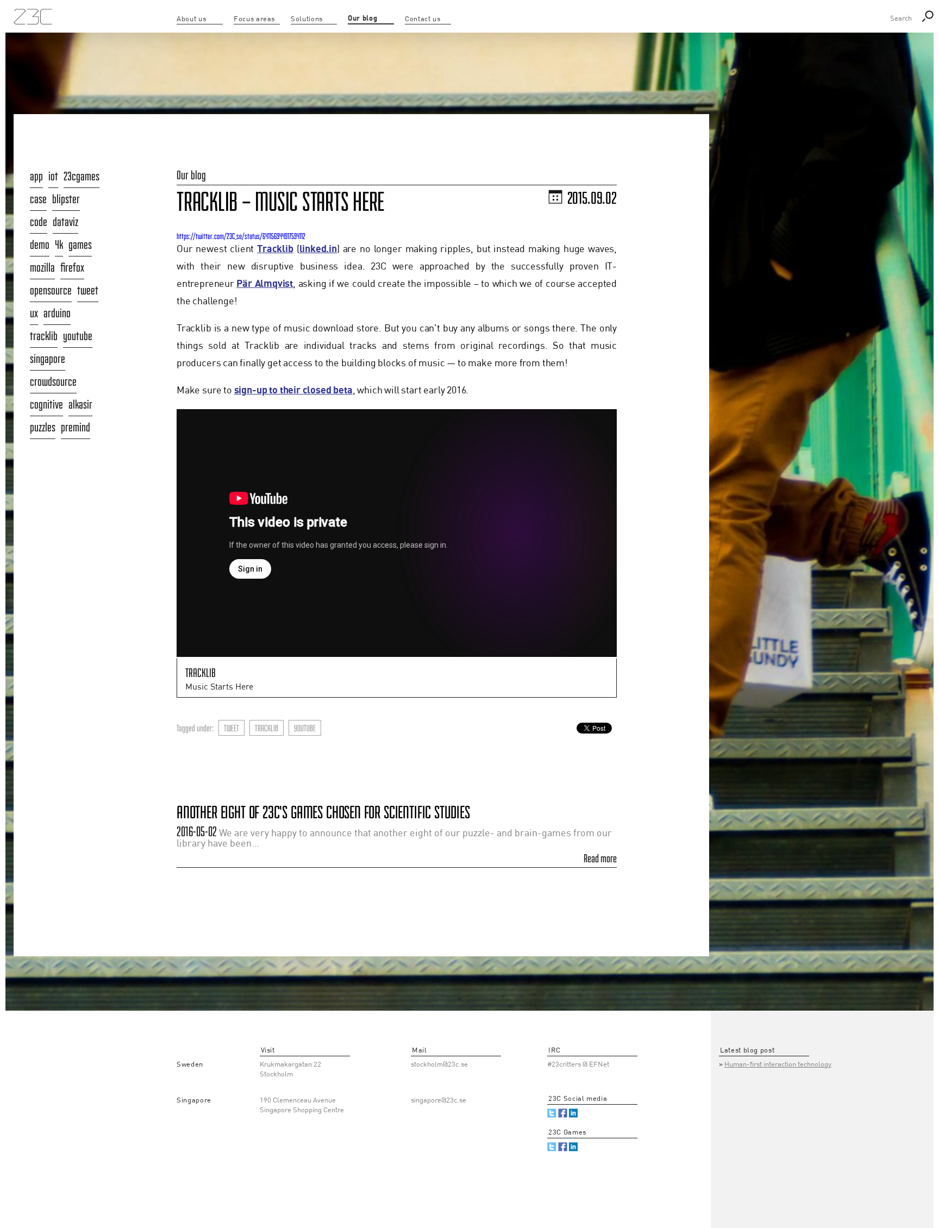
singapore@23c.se (438, 1100)
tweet (231, 728)
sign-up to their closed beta (293, 390)
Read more (600, 858)
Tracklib (275, 249)
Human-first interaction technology (777, 1064)
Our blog (191, 174)
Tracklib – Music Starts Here (280, 201)
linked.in (318, 249)
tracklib (266, 728)
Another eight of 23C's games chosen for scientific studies (323, 812)
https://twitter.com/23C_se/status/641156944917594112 (241, 236)
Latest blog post (747, 1050)
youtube (305, 728)
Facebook (562, 1113)
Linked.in (573, 1113)
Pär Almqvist (264, 284)
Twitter (551, 1113)
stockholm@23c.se (439, 1064)
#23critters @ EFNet (578, 1064)
